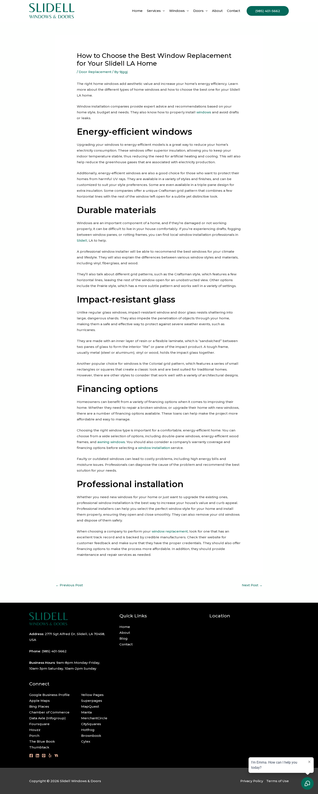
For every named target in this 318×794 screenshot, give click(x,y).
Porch (34, 736)
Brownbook (91, 736)
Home (137, 11)
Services (154, 11)
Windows (177, 11)
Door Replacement (95, 72)
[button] (268, 11)
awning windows (111, 442)
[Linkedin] (37, 756)
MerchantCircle (94, 718)
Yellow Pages (92, 695)
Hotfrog (88, 730)
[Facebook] (31, 756)
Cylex (85, 741)
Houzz (34, 730)
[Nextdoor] (56, 756)
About (217, 11)
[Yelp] (50, 756)
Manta (86, 712)
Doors (198, 11)
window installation (154, 448)
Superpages (91, 701)
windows (203, 112)
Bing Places (39, 706)
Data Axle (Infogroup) (47, 718)
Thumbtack (39, 747)
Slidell (82, 240)
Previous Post (69, 585)
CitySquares (91, 724)
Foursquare (39, 724)
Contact (233, 11)
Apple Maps (39, 701)
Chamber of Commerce (49, 712)
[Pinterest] (44, 756)
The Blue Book (42, 741)
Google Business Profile (49, 695)
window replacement (170, 531)
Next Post (252, 585)
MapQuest (90, 706)
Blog (123, 638)
